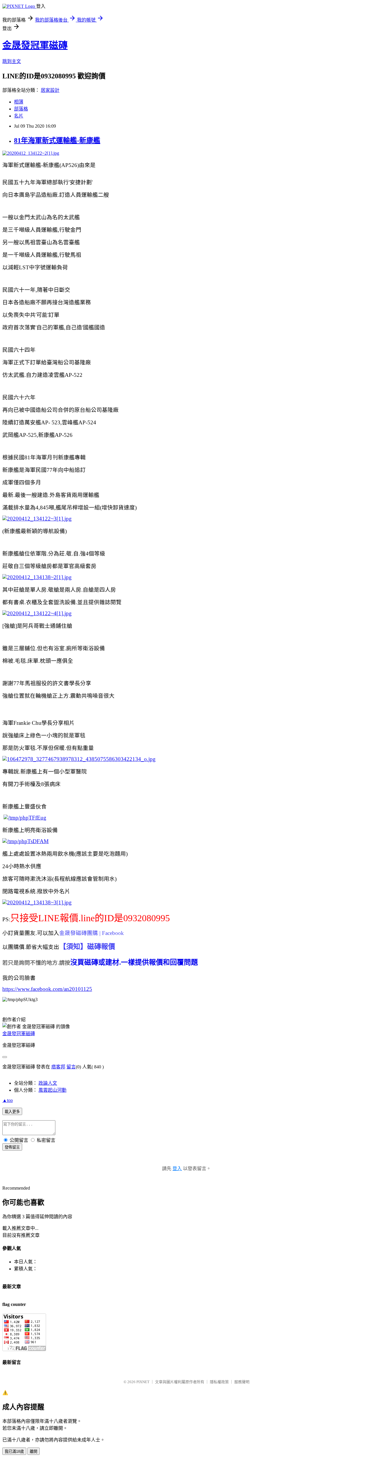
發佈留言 (12, 1147)
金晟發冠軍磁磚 (35, 45)
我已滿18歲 (14, 1451)
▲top (7, 1100)
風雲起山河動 (52, 1090)
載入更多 (12, 1111)
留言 (71, 1066)
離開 (33, 1451)
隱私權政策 (219, 1382)
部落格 (21, 108)
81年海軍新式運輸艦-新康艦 (57, 140)
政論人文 (47, 1083)
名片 (18, 115)
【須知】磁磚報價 (87, 946)
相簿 (18, 101)
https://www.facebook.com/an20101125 (47, 989)
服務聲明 (241, 1382)
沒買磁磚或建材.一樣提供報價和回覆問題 (134, 962)
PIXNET (142, 1382)
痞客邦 (58, 1066)
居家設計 (50, 90)
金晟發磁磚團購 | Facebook (91, 933)
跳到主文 (11, 61)
